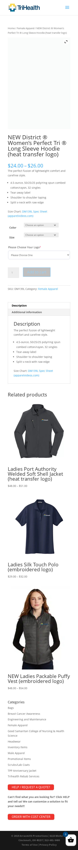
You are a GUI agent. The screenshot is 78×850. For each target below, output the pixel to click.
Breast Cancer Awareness (24, 713)
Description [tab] (19, 305)
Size (11, 237)
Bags (11, 708)
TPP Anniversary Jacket (22, 770)
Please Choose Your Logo (31, 247)
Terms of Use (29, 844)
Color (12, 227)
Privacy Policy (48, 844)
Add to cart (36, 272)
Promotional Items (19, 759)
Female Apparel (25, 28)
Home (11, 28)
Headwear (14, 741)
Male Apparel (16, 753)
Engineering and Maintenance (27, 719)
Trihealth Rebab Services (23, 776)
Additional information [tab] (27, 312)
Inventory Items (17, 747)
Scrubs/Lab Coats (19, 765)
